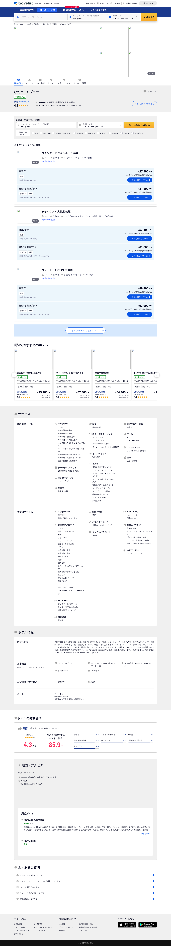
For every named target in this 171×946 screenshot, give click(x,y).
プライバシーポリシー (66, 927)
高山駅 (54, 24)
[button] (87, 17)
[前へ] (14, 374)
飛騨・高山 (46, 24)
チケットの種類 (19, 927)
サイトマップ (83, 930)
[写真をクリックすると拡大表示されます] (57, 52)
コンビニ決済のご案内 (21, 930)
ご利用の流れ (38, 924)
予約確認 (116, 3)
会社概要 (62, 924)
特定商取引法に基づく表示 (88, 927)
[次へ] (156, 374)
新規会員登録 (131, 3)
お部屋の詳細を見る (48, 161)
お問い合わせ (18, 934)
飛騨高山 (37, 24)
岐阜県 (29, 24)
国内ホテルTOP (19, 24)
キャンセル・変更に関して (43, 927)
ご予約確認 (18, 924)
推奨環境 (62, 930)
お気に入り (104, 3)
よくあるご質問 (39, 930)
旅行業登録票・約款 (86, 924)
